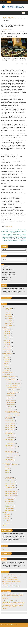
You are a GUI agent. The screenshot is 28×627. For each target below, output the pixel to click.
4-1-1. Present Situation (10, 379)
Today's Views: (6, 267)
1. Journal (4, 327)
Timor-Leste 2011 (10, 449)
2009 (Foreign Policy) (10, 481)
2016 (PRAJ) (6, 361)
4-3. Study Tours (7, 432)
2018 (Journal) (7, 340)
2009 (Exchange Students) (12, 412)
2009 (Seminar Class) (10, 421)
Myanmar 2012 (9, 457)
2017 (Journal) (7, 338)
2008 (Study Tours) (9, 433)
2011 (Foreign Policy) (10, 483)
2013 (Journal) (7, 329)
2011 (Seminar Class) (10, 425)
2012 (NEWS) (7, 523)
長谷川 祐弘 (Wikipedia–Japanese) (10, 579)
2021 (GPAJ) (6, 370)
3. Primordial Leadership (7, 372)
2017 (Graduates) (10, 409)
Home (4, 17)
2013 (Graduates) (10, 402)
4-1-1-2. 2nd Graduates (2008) (13, 381)
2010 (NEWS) (7, 518)
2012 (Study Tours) (9, 451)
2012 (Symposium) (9, 508)
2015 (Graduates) (10, 406)
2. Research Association (7, 353)
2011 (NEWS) (7, 521)
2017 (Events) (8, 310)
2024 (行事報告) (8, 325)
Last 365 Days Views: (7, 274)
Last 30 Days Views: (7, 272)
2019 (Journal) (11, 17)
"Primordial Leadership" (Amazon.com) (11, 586)
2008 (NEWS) (7, 514)
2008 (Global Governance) (11, 489)
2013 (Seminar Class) (10, 429)
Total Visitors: (5, 280)
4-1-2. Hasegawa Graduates (11, 392)
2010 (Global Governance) (11, 491)
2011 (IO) (7, 472)
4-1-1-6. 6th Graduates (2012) (13, 387)
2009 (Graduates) (10, 393)
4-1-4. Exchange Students (11, 411)
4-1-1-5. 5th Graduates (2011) (13, 385)
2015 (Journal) (7, 333)
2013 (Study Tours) (9, 459)
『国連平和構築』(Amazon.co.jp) (9, 583)
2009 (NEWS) (7, 516)
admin (6, 29)
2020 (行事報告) (8, 316)
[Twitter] (8, 2)
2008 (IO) (7, 466)
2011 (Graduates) (10, 398)
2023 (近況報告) (7, 351)
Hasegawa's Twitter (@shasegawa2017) (11, 575)
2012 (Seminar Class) (10, 427)
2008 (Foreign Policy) (10, 478)
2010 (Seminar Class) (10, 423)
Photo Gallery (7, 374)
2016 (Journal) (7, 335)
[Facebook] (10, 2)
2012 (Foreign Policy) (10, 485)
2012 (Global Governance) (11, 495)
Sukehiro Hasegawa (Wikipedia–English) (11, 581)
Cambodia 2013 (10, 461)
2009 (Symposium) (9, 501)
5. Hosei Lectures (6, 463)
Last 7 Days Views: (7, 269)
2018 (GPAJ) (6, 366)
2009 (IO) (7, 468)
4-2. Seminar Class (8, 417)
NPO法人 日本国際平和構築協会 (9, 577)
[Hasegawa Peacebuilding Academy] (13, 7)
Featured (4, 525)
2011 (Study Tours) (9, 445)
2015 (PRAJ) (6, 359)
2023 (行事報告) (8, 323)
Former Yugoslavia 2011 (12, 446)
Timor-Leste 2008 (10, 437)
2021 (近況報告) (7, 346)
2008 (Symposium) (9, 499)
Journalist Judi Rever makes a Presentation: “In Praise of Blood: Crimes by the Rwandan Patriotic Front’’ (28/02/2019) (14, 231)
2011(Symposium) (9, 506)
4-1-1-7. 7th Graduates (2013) (13, 389)
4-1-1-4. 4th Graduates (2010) (13, 383)
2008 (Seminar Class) (10, 418)
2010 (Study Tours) (9, 439)
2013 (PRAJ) (6, 355)
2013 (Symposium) (9, 510)
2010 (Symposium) (9, 504)
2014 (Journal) (7, 331)
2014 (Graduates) (10, 404)
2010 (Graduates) (10, 395)
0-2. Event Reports (8, 308)
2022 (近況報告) (7, 349)
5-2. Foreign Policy (8, 477)
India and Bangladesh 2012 (12, 455)
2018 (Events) (8, 312)
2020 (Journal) (7, 344)
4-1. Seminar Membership (9, 378)
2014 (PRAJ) (6, 357)
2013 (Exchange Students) (12, 415)
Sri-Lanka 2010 (9, 441)
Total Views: (5, 277)
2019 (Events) (8, 314)
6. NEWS (4, 512)
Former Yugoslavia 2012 (12, 452)
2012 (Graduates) (10, 400)
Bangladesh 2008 (10, 435)
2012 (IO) (7, 475)
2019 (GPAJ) (6, 368)
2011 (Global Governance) (11, 493)
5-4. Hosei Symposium (9, 498)
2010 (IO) (7, 470)
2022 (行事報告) (8, 321)
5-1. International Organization (10, 464)
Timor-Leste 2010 (10, 443)
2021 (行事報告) (8, 318)
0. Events (4, 307)
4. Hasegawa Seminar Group (8, 376)
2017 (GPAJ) (6, 363)
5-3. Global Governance (9, 487)
